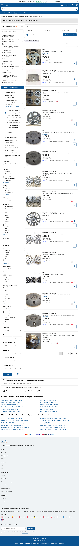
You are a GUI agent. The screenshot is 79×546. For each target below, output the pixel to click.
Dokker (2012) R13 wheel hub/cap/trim (51, 423)
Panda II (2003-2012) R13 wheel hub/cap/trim (53, 429)
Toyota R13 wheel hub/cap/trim (49, 404)
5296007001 (45, 53)
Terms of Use (4, 485)
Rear (7, 279)
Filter (7, 374)
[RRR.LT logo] (7, 5)
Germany (7, 321)
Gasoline (8, 173)
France (60, 517)
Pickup (7, 261)
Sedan (7, 250)
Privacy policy (4, 455)
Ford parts (57, 511)
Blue (6, 224)
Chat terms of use (5, 488)
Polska (54, 517)
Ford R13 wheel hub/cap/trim (9, 409)
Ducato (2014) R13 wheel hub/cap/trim (12, 425)
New (7, 190)
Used (7, 188)
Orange (7, 217)
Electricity (8, 180)
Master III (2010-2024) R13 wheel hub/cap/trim (14, 420)
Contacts (3, 462)
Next (72, 353)
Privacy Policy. (25, 533)
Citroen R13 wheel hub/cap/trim (10, 411)
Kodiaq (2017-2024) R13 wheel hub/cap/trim (52, 425)
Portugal (7, 319)
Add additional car (33, 35)
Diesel (7, 171)
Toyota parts (50, 511)
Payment (3, 478)
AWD (6, 281)
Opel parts (44, 511)
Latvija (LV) (47, 517)
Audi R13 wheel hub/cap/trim (48, 402)
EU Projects (4, 459)
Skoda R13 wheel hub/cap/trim (48, 411)
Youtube (3, 501)
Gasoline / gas (9, 176)
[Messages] (67, 5)
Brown (7, 228)
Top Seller (8, 200)
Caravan (7, 254)
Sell (2, 468)
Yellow (7, 219)
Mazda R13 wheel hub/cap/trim (49, 407)
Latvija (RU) (23, 517)
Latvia (7, 311)
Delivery (3, 475)
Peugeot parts (71, 511)
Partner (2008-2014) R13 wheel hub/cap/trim (53, 418)
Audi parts (20, 511)
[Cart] (76, 5)
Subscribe (30, 528)
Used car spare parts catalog (11, 16)
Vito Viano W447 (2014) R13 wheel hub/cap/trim (15, 427)
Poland (7, 313)
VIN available (9, 208)
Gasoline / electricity (10, 178)
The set (7, 298)
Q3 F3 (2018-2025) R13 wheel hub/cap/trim (52, 427)
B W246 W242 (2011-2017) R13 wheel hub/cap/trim (54, 420)
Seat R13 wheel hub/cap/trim (48, 409)
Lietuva (16, 517)
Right (6, 290)
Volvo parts (38, 511)
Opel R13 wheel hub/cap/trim (48, 400)
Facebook (3, 498)
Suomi (66, 517)
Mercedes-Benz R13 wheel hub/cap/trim (13, 407)
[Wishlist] (71, 5)
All (6, 296)
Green (7, 221)
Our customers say (24, 1)
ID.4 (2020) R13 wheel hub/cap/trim (11, 418)
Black (7, 232)
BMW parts (4, 511)
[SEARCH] (76, 9)
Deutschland (38, 517)
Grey (7, 230)
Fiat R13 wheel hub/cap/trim (9, 404)
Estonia (7, 315)
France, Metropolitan (10, 317)
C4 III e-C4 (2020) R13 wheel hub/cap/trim (13, 423)
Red (6, 215)
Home (2, 16)
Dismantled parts (10, 163)
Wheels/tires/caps (23, 16)
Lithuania (8, 308)
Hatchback (8, 252)
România (5, 520)
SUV (6, 256)
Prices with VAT (21, 12)
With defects (9, 192)
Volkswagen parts (12, 511)
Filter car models (71, 35)
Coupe (7, 258)
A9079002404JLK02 (47, 75)
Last (76, 353)
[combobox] (34, 30)
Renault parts (64, 511)
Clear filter (18, 374)
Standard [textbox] (69, 45)
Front (7, 277)
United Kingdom (7, 517)
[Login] (62, 5)
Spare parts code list (6, 491)
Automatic (8, 271)
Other (7, 248)
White (7, 226)
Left (7, 288)
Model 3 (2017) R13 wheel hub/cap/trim (12, 429)
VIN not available (10, 206)
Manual (8, 268)
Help (2, 465)
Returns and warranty (6, 482)
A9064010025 (45, 134)
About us (3, 452)
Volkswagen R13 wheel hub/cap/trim (11, 400)
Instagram (3, 505)
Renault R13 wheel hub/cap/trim (10, 402)
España (31, 517)
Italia (72, 517)
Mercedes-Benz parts (28, 511)
